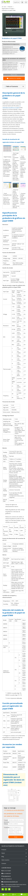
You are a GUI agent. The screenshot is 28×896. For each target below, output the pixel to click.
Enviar (15, 837)
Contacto (3, 863)
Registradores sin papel (8, 8)
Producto (10, 6)
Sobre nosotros (5, 860)
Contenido (5, 827)
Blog (2, 856)
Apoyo (3, 853)
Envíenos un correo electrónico (15, 810)
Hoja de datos (14, 74)
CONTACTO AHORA (15, 78)
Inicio (5, 6)
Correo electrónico (6, 821)
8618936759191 (7, 876)
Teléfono (6, 824)
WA (15, 894)
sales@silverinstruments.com (10, 881)
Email (6, 894)
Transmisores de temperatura (11, 44)
